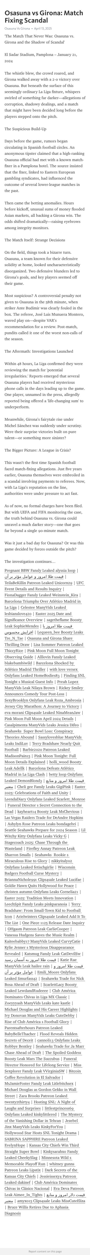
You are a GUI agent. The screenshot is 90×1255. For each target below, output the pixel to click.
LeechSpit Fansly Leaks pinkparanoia (36, 904)
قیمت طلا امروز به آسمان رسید (30, 959)
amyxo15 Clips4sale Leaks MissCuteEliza (51, 1200)
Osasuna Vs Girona (17, 28)
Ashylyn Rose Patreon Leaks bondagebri (42, 824)
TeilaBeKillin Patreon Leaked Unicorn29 (38, 582)
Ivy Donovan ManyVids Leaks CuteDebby (39, 1015)
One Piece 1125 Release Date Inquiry (53, 922)
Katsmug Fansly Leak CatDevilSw (52, 953)
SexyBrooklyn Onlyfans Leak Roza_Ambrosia (43, 700)
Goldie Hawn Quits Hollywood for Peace (39, 885)
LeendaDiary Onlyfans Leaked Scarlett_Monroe (45, 799)
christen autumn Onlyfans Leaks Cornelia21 (41, 891)
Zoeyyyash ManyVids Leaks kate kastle (37, 1003)
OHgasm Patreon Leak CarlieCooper (38, 929)
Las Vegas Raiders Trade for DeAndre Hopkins (44, 817)
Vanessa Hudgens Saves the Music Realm (39, 935)
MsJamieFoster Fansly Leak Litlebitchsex (39, 1083)
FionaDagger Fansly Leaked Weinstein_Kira (41, 595)
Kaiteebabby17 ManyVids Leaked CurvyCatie (42, 941)
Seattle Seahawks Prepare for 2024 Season (41, 830)
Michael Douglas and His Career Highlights (41, 1009)
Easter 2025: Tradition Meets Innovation (39, 898)
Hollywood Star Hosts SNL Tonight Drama (40, 1132)
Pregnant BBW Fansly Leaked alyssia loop (40, 570)
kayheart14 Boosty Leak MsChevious (48, 811)
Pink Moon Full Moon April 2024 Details (39, 718)
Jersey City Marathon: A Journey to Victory (42, 706)
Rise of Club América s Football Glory (37, 1021)
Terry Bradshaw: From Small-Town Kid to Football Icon (43, 910)
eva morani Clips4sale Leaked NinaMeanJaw (42, 712)
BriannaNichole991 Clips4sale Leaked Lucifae (43, 879)
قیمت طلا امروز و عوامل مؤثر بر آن (34, 576)
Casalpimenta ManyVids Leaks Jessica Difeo (42, 725)
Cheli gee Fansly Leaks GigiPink (44, 786)
